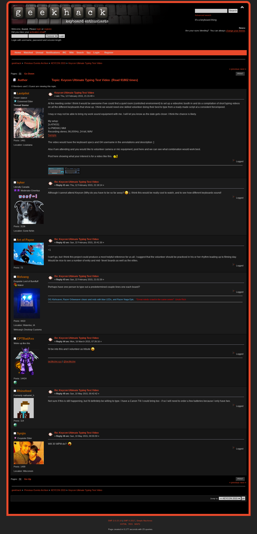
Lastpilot (23, 93)
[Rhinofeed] (15, 426)
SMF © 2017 (129, 521)
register (47, 29)
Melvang (23, 276)
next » (243, 69)
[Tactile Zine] (15, 383)
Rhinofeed (24, 391)
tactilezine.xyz (55, 361)
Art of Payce (25, 239)
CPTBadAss (25, 338)
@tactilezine (69, 361)
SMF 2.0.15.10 (115, 521)
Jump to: (214, 498)
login (39, 29)
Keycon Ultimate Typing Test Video (74, 92)
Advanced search (203, 15)
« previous (234, 69)
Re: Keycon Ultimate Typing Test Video (76, 181)
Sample (52, 135)
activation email (37, 32)
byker (21, 182)
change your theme (235, 30)
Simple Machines (144, 521)
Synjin (21, 433)
